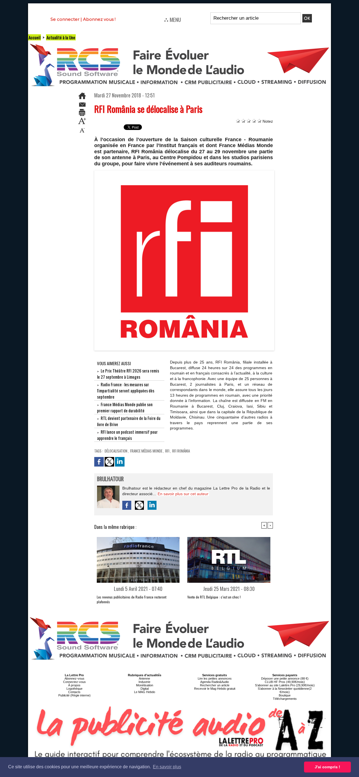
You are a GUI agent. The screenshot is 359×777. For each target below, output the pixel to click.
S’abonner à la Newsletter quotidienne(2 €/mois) (285, 690)
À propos (74, 685)
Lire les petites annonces (215, 678)
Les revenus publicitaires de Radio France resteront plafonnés (131, 599)
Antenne (144, 678)
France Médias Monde (146, 451)
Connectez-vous (74, 682)
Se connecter (64, 19)
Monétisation (144, 685)
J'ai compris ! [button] (327, 767)
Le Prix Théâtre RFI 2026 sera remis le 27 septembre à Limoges (128, 373)
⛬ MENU (172, 19)
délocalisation (116, 451)
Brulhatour (110, 479)
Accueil (34, 37)
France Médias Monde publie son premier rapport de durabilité (125, 407)
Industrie (144, 682)
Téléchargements (285, 698)
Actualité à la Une (61, 37)
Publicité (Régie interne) (74, 695)
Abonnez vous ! (99, 19)
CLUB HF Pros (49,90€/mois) (285, 682)
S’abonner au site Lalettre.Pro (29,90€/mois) (285, 685)
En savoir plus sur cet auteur (183, 494)
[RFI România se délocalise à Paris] (184, 172)
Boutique (285, 695)
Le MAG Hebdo (144, 692)
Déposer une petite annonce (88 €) (285, 678)
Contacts (74, 692)
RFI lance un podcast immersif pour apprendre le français (127, 435)
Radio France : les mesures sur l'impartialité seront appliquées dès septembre (125, 390)
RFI (167, 451)
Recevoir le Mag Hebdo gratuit (214, 688)
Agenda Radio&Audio (214, 682)
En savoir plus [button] (167, 766)
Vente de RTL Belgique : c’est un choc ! (214, 597)
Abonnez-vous (74, 678)
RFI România (181, 451)
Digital (145, 688)
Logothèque (74, 688)
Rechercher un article (214, 685)
